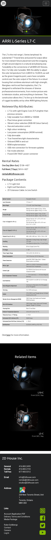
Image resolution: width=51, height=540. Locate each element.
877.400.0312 (25, 472)
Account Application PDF (14, 514)
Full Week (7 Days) (10, 169)
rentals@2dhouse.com (13, 174)
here (8, 335)
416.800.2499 (25, 466)
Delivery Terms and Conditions (17, 517)
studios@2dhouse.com (29, 483)
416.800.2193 (25, 469)
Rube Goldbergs (11, 525)
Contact (7, 527)
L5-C (41, 433)
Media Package (10, 519)
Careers (7, 530)
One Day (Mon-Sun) (10, 165)
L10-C (41, 392)
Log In (6, 533)
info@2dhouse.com (27, 477)
